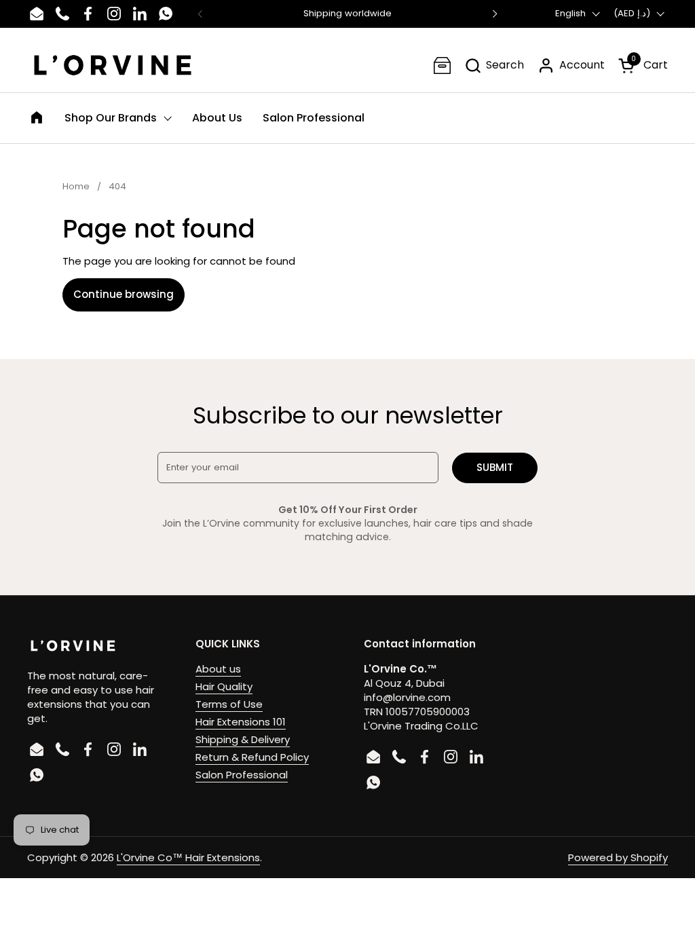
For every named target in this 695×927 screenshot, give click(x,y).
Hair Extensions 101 (240, 722)
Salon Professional (241, 775)
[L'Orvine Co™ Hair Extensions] (112, 65)
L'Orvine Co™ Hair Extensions (188, 857)
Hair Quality (223, 686)
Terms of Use (229, 704)
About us (218, 669)
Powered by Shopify (618, 857)
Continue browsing (123, 294)
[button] (494, 65)
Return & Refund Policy (252, 757)
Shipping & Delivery (242, 739)
